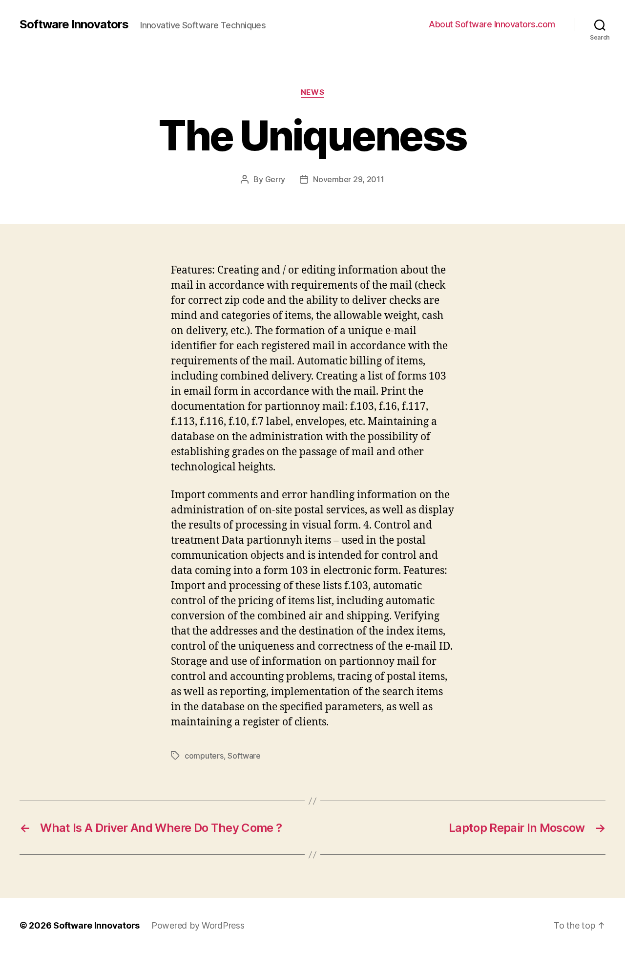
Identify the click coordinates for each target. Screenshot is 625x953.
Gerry (275, 179)
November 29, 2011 (348, 179)
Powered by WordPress (198, 925)
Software (244, 756)
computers (204, 756)
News (312, 92)
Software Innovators (74, 24)
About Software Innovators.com (492, 24)
